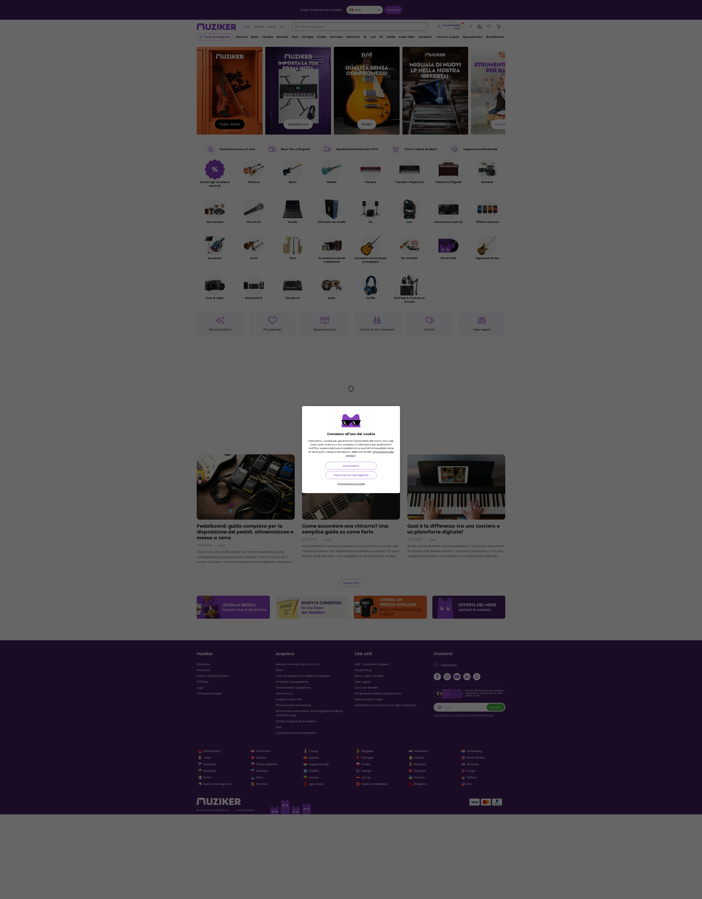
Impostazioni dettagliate (351, 475)
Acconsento (351, 465)
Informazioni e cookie (351, 484)
